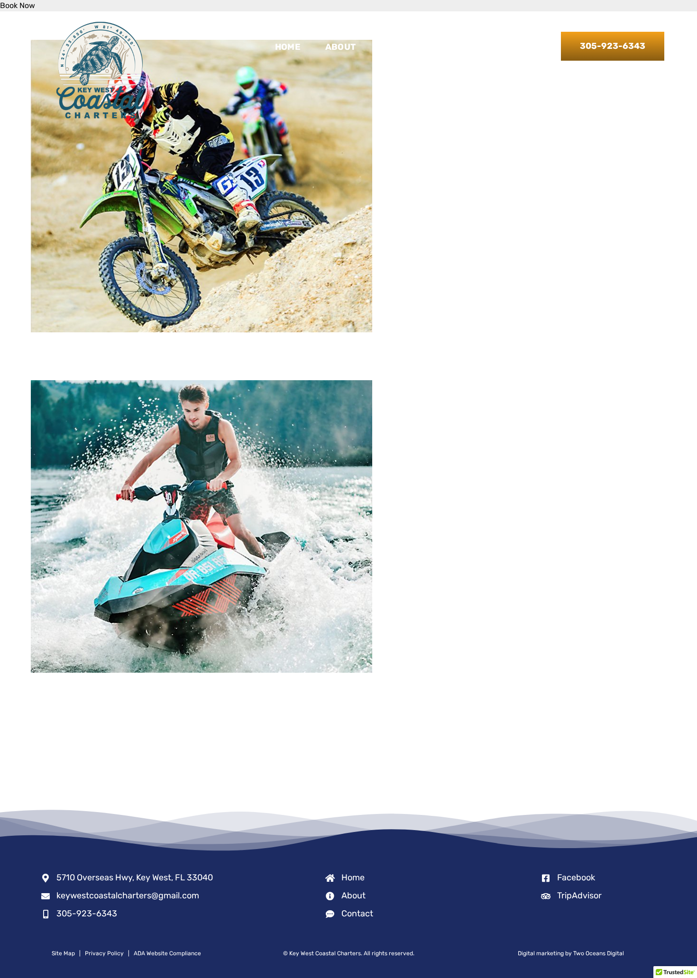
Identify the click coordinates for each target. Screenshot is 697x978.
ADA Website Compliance (167, 953)
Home (353, 877)
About (353, 895)
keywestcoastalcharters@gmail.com (127, 895)
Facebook (576, 877)
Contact (357, 913)
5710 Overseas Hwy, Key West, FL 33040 (134, 877)
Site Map (63, 953)
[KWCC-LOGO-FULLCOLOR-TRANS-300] (100, 22)
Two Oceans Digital (598, 953)
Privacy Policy (104, 953)
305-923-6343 (86, 913)
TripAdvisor (579, 895)
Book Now (17, 5)
